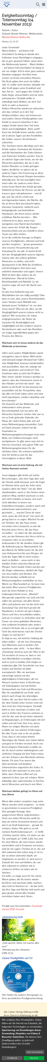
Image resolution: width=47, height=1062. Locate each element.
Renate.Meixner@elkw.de (16, 37)
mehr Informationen (35, 1052)
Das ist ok (34, 1058)
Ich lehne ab (12, 1058)
